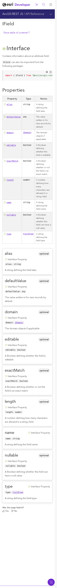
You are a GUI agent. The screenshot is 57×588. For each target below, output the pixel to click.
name (9, 202)
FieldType (28, 234)
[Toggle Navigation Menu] (51, 582)
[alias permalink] (14, 253)
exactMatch (12, 161)
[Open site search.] (44, 4)
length (10, 180)
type (9, 234)
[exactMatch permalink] (27, 370)
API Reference (34, 14)
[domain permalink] (20, 312)
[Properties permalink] (27, 90)
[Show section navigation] (51, 14)
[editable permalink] (21, 339)
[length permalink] (18, 401)
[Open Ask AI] (37, 4)
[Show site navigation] (51, 4)
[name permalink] (16, 433)
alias (9, 104)
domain (10, 132)
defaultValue (14, 117)
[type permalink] (15, 486)
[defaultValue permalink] (28, 281)
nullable (11, 215)
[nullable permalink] (20, 455)
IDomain (27, 132)
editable (11, 145)
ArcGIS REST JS (12, 14)
